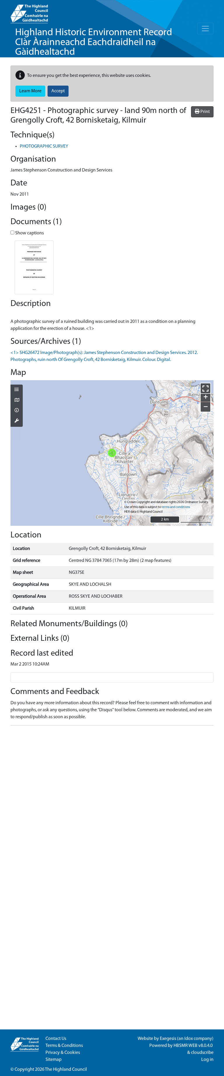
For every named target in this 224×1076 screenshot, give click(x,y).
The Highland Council (66, 1069)
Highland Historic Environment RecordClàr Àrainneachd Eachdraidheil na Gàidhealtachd (93, 42)
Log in (207, 1059)
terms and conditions (176, 507)
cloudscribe (202, 1052)
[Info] (16, 411)
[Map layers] (16, 390)
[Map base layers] (16, 400)
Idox (188, 1038)
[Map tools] (16, 421)
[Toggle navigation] (205, 28)
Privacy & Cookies (63, 1052)
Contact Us (56, 1038)
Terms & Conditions (64, 1045)
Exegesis (168, 1038)
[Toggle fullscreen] (205, 388)
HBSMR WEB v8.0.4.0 (194, 1045)
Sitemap (54, 1059)
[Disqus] (112, 803)
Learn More (30, 91)
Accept (58, 91)
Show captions (29, 233)
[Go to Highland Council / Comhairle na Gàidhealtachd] (29, 11)
